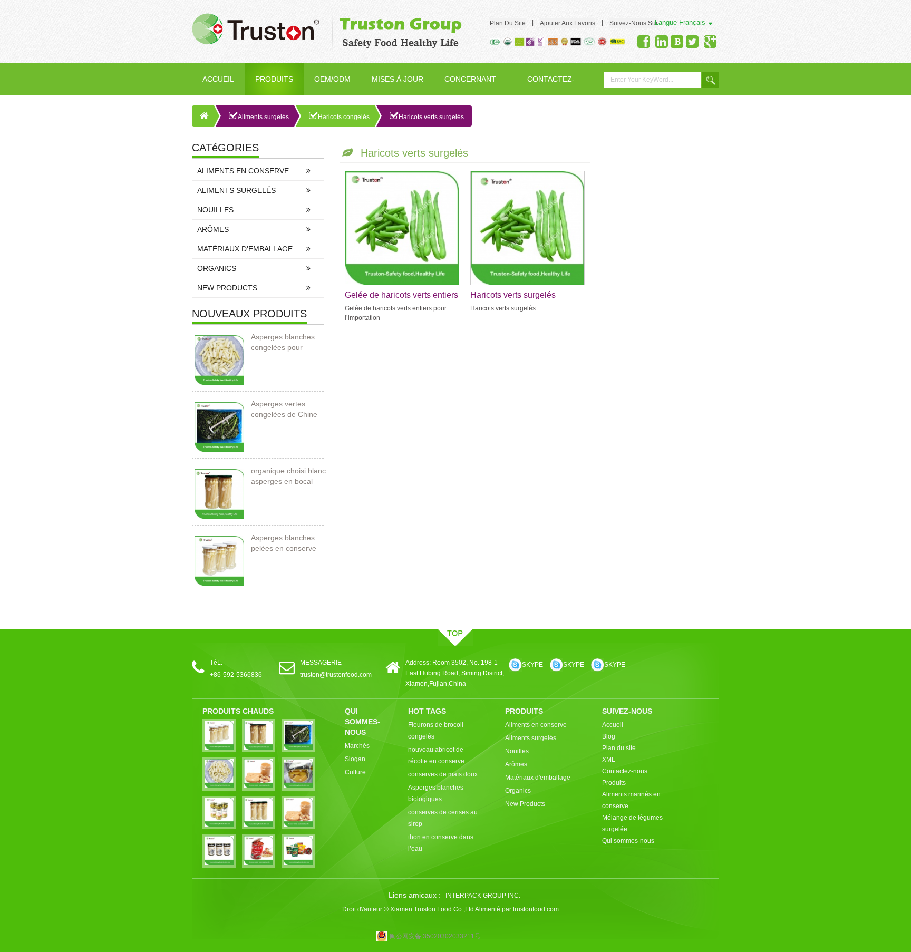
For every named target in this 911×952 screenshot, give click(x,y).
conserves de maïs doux (443, 774)
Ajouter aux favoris (567, 23)
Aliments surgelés (263, 117)
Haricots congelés (344, 117)
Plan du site (508, 23)
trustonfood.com (536, 909)
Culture (355, 772)
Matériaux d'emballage (245, 249)
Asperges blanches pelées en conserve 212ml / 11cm (283, 543)
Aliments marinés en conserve (631, 800)
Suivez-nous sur (633, 23)
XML (608, 759)
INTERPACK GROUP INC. (482, 895)
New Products (227, 288)
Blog (608, 736)
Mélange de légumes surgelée (632, 823)
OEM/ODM (332, 79)
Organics (216, 268)
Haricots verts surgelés (431, 117)
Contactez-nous (551, 85)
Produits (274, 79)
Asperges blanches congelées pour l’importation (283, 343)
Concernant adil (470, 85)
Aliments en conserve (243, 171)
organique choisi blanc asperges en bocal (288, 476)
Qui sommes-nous (628, 840)
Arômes (213, 229)
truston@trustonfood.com (336, 674)
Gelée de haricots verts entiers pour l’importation (401, 295)
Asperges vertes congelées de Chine (284, 409)
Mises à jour (397, 79)
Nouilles (215, 210)
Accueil (218, 79)
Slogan (355, 759)
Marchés (357, 746)
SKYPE (532, 664)
